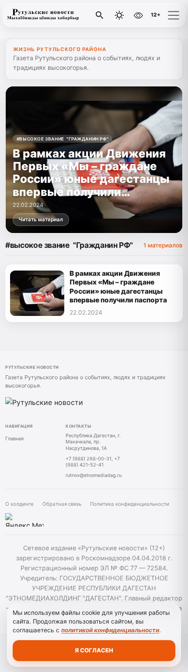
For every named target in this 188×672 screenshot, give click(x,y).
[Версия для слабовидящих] (138, 15)
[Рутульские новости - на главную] (43, 15)
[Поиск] (99, 15)
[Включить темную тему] (119, 15)
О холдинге (19, 504)
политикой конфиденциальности (110, 630)
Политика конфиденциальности (129, 504)
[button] (173, 15)
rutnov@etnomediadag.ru (94, 475)
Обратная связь (61, 504)
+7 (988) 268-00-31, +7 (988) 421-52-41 (93, 462)
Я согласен (94, 650)
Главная (14, 438)
